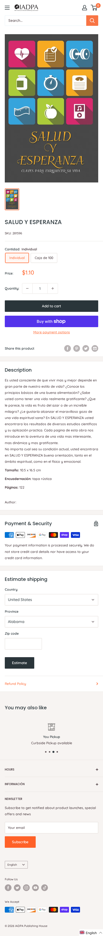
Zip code (12, 633)
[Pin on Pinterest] (76, 348)
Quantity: (12, 288)
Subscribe (20, 842)
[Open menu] (7, 8)
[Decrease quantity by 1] (27, 288)
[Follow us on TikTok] (44, 887)
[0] (94, 8)
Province (11, 611)
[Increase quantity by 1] (53, 288)
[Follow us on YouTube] (35, 887)
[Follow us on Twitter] (17, 887)
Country (11, 589)
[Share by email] (95, 348)
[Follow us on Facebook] (8, 887)
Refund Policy (15, 684)
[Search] (92, 20)
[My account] (84, 7)
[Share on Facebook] (67, 348)
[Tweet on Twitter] (85, 348)
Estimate (19, 663)
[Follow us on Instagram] (26, 887)
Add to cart (51, 306)
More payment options (51, 332)
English (12, 864)
